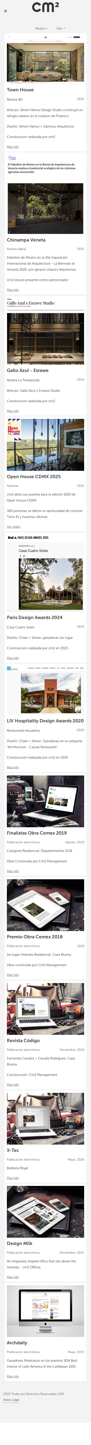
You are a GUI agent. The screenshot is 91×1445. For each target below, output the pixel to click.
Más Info (13, 147)
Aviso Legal (11, 1400)
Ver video (13, 527)
